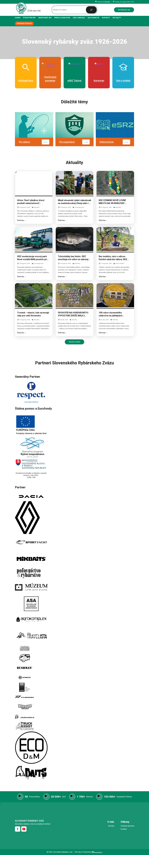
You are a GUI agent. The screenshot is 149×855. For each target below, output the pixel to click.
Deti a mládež (123, 80)
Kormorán (99, 80)
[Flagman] (24, 701)
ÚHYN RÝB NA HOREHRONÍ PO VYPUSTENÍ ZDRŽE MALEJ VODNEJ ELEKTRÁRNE (73, 314)
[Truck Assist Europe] (24, 730)
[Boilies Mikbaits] (31, 565)
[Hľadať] (91, 9)
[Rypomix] (24, 711)
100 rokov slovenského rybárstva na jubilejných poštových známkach (110, 314)
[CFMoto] (24, 681)
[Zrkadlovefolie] (24, 720)
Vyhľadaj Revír (25, 80)
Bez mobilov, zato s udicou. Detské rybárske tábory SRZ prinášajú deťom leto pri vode (113, 258)
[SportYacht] (31, 549)
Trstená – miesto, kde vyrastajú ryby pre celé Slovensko (33, 314)
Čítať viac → (21, 220)
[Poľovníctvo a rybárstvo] (28, 579)
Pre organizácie (67, 142)
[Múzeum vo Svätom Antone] (31, 595)
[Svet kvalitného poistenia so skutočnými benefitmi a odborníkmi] (31, 402)
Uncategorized (79, 207)
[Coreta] (24, 691)
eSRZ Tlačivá (74, 80)
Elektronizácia (107, 142)
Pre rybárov (24, 142)
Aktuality (36, 207)
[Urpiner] (24, 652)
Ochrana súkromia (127, 826)
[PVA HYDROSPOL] (24, 662)
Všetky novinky (74, 342)
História (111, 826)
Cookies (124, 829)
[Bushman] (24, 672)
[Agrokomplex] (31, 627)
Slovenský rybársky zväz (29, 821)
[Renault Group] (31, 500)
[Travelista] (31, 643)
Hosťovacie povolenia (50, 79)
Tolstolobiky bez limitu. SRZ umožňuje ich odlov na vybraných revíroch (74, 258)
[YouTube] (24, 829)
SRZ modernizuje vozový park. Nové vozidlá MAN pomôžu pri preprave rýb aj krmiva (32, 258)
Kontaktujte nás (124, 10)
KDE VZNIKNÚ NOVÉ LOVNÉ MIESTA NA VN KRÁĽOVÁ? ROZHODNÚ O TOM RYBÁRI (112, 202)
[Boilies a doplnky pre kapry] (31, 780)
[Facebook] (17, 829)
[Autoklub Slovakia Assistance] (31, 611)
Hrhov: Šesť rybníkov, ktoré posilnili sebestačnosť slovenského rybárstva (30, 202)
